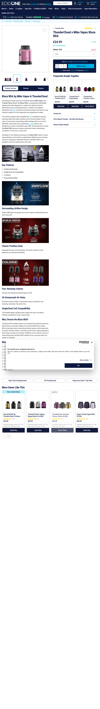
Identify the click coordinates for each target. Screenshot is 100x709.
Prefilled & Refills (40, 9)
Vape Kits (28, 9)
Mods (57, 9)
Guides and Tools (8, 13)
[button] (61, 106)
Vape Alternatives (90, 9)
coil (30, 117)
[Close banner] (91, 342)
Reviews (26, 88)
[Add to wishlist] (44, 30)
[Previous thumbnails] (3, 78)
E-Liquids (19, 9)
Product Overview (10, 88)
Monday (48, 4)
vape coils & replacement (17, 380)
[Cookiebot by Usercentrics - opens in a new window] (80, 342)
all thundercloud (50, 380)
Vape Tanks (8, 21)
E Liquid (31, 124)
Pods (50, 9)
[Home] (2, 21)
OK (78, 365)
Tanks (63, 9)
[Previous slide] (4, 436)
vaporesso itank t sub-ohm (82, 380)
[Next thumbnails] (47, 78)
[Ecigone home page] (11, 3)
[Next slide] (9, 436)
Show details (84, 360)
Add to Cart (81, 66)
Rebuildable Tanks (18, 21)
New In (4, 9)
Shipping (40, 88)
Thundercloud (36, 21)
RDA (14, 110)
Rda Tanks (28, 21)
